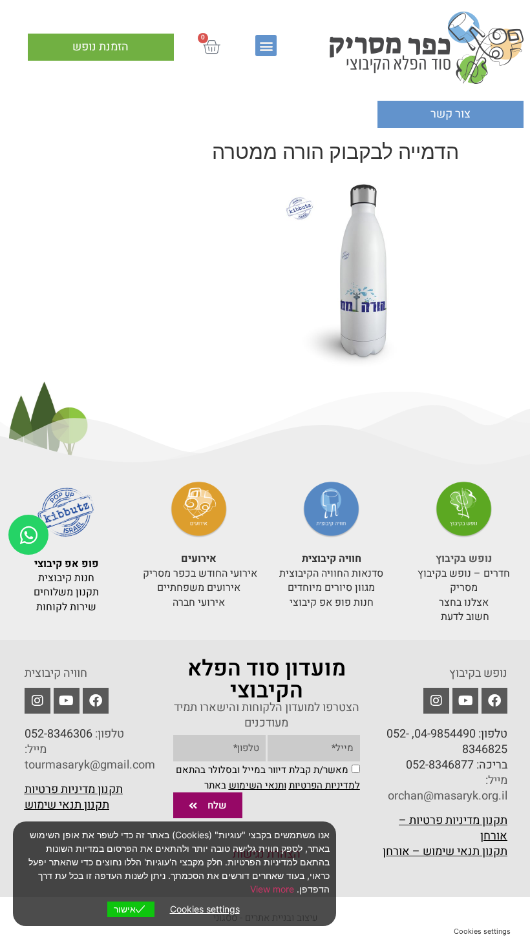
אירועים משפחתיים (198, 587)
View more (272, 888)
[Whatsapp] (28, 535)
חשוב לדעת (463, 616)
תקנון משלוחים (66, 592)
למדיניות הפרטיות (324, 785)
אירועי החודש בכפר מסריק (198, 573)
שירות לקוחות (66, 607)
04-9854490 (445, 734)
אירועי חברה (199, 602)
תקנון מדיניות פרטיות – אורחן (453, 828)
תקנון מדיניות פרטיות (74, 789)
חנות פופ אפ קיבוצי (332, 602)
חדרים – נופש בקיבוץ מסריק (464, 580)
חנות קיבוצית (66, 578)
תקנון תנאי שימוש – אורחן (445, 851)
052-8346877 (440, 765)
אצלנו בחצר (464, 602)
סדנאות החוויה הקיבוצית (331, 573)
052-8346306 (58, 734)
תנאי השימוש (256, 785)
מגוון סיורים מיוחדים (331, 587)
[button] (266, 45)
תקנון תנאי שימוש (67, 805)
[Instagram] (37, 701)
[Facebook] (494, 701)
